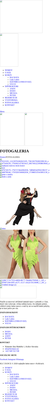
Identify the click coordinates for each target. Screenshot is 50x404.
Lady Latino (14, 80)
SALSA (13, 84)
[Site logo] (21, 32)
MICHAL (13, 93)
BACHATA (14, 77)
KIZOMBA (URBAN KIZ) (20, 82)
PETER (13, 95)
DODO (13, 91)
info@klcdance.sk (15, 109)
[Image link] (18, 297)
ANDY (13, 89)
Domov (3, 157)
